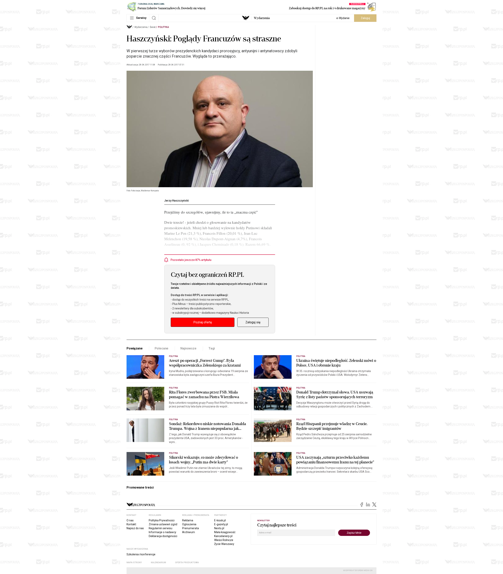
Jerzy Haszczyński (176, 200)
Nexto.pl (219, 528)
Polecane (162, 348)
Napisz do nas (135, 528)
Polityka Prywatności (161, 520)
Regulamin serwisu (160, 528)
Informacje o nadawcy (162, 532)
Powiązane (135, 348)
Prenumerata (190, 528)
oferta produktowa (187, 562)
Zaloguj (365, 18)
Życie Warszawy (224, 544)
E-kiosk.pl (220, 520)
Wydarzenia (262, 18)
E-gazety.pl (221, 524)
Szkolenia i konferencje (141, 554)
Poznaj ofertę (202, 322)
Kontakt (131, 524)
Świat (153, 27)
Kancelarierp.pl (223, 536)
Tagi (211, 348)
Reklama (187, 520)
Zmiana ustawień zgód (163, 524)
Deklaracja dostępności (163, 536)
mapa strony (134, 562)
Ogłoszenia (189, 524)
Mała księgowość (224, 532)
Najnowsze (188, 348)
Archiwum (188, 532)
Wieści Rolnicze (223, 540)
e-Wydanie (343, 18)
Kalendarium (158, 562)
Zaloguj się (252, 322)
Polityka (163, 27)
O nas (130, 520)
